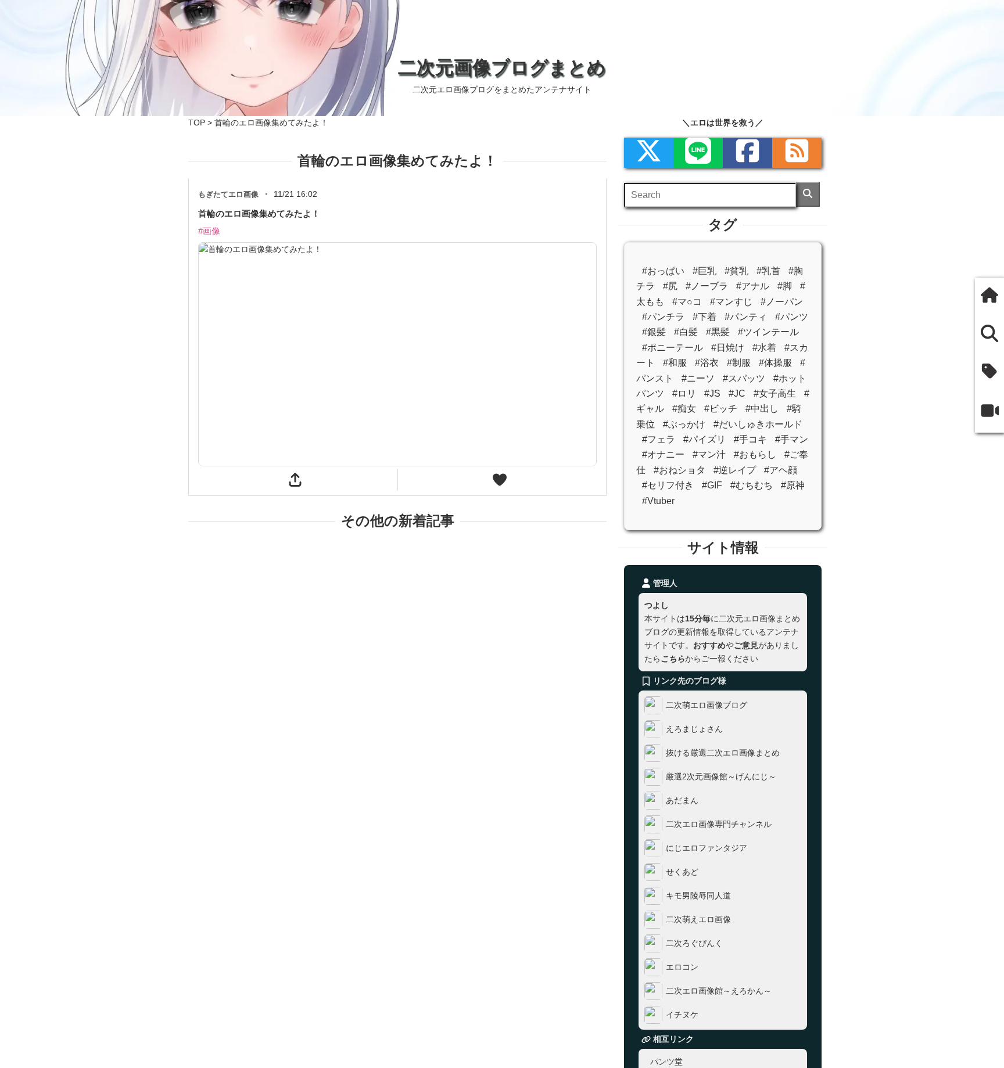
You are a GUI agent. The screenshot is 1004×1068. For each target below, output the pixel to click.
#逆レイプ (734, 470)
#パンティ (746, 317)
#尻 (670, 286)
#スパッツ (744, 378)
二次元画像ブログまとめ (502, 67)
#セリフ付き (668, 485)
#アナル (752, 286)
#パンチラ (663, 317)
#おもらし (755, 454)
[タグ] (989, 372)
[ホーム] (989, 296)
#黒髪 (718, 332)
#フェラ (658, 439)
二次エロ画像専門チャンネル (719, 824)
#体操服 (775, 363)
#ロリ (684, 393)
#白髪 (686, 332)
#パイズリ (704, 439)
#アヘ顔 (780, 470)
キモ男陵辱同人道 (698, 895)
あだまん (682, 800)
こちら (673, 658)
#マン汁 (709, 454)
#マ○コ (687, 302)
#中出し (762, 408)
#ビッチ (720, 408)
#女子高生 (775, 393)
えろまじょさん (694, 728)
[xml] (648, 153)
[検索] (808, 194)
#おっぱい (663, 271)
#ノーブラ (707, 286)
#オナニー (663, 454)
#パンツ (791, 317)
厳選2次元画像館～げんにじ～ (721, 776)
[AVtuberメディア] (989, 411)
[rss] (797, 153)
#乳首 (768, 271)
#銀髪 (654, 332)
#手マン (791, 439)
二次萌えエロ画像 (698, 919)
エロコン (682, 967)
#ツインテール (768, 332)
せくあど (682, 871)
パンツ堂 (666, 1061)
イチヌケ (682, 1014)
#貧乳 (736, 271)
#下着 (704, 317)
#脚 (784, 286)
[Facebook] (747, 153)
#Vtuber (658, 501)
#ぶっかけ (684, 424)
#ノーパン (782, 302)
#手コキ (750, 439)
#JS (712, 393)
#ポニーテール (672, 348)
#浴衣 (707, 363)
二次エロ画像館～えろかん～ (719, 990)
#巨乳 (704, 271)
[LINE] (698, 153)
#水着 (764, 348)
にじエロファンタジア (706, 848)
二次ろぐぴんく (694, 943)
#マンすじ (731, 302)
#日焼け (727, 348)
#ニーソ (698, 378)
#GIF (712, 485)
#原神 (793, 485)
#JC (737, 393)
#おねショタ (679, 470)
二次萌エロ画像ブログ (706, 705)
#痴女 (684, 408)
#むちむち (751, 485)
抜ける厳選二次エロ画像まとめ (723, 752)
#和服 (675, 363)
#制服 (739, 363)
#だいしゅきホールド (757, 424)
